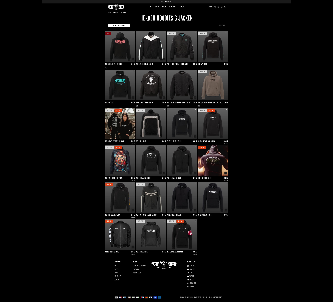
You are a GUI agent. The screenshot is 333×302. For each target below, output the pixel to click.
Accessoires (172, 7)
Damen (164, 7)
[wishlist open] (221, 7)
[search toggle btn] (215, 7)
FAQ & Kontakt (137, 273)
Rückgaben (136, 269)
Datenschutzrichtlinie (200, 297)
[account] (218, 7)
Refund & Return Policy (215, 297)
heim (109, 12)
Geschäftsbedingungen (186, 297)
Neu (151, 7)
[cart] (224, 7)
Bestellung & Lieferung (139, 266)
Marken (182, 7)
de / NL (211, 7)
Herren (157, 7)
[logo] (116, 7)
